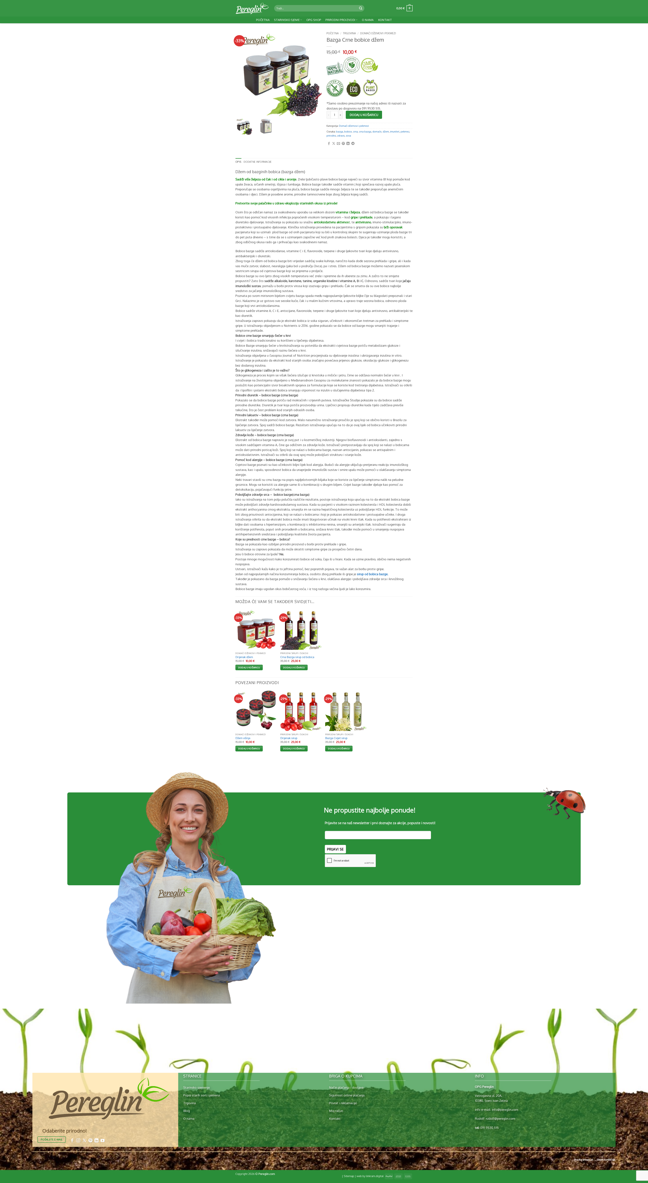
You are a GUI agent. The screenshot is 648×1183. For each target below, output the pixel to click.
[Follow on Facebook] (72, 1140)
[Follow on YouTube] (103, 1140)
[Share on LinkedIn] (348, 143)
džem (386, 131)
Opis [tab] (238, 161)
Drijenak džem (244, 657)
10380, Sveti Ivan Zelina (491, 1100)
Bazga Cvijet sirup (336, 738)
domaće (377, 131)
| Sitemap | (349, 1176)
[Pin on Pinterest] (343, 143)
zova (348, 135)
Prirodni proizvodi (340, 20)
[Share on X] (333, 143)
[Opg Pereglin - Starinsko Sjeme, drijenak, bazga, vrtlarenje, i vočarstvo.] (252, 8)
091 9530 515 (489, 1127)
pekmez (405, 131)
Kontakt (385, 20)
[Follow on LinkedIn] (96, 1140)
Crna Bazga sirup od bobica (297, 657)
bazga (339, 131)
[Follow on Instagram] (78, 1140)
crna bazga (365, 131)
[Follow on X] (84, 1140)
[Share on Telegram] (353, 143)
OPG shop (313, 20)
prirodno (331, 135)
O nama (368, 20)
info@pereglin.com (505, 1109)
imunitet (394, 131)
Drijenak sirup (288, 738)
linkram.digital (375, 1176)
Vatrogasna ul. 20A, (488, 1095)
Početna (263, 20)
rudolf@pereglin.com (500, 1118)
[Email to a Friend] (338, 143)
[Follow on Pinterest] (90, 1140)
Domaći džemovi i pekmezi (378, 33)
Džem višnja (242, 738)
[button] (404, 8)
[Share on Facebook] (329, 143)
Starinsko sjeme (287, 20)
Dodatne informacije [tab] (258, 161)
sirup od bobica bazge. (372, 574)
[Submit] (360, 8)
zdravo (341, 135)
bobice (348, 131)
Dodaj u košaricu (364, 115)
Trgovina (349, 33)
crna (355, 131)
